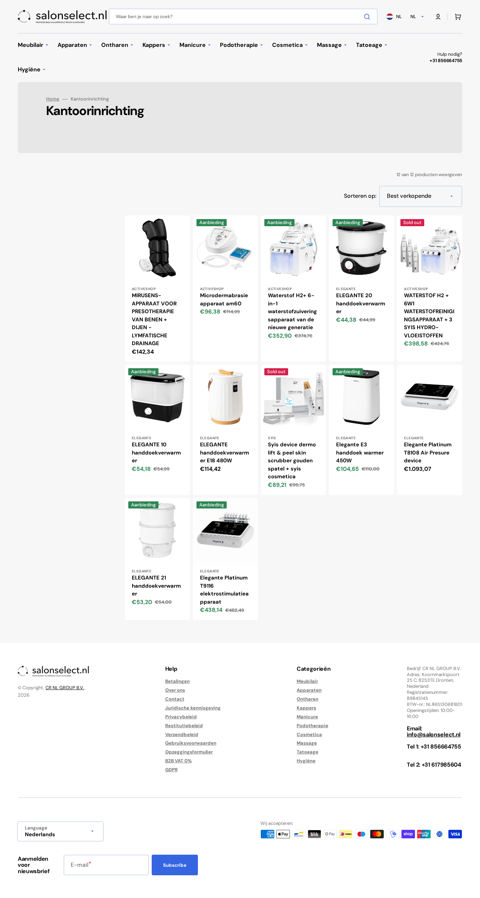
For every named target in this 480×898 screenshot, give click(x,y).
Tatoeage (307, 752)
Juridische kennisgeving (193, 708)
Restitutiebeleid (184, 726)
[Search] (368, 17)
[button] (438, 17)
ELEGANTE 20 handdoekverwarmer (360, 303)
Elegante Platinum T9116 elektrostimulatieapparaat (224, 589)
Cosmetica (309, 734)
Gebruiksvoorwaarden (190, 743)
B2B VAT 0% (178, 761)
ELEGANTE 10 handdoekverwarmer (156, 452)
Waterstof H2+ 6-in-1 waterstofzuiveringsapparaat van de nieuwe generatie (292, 311)
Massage (307, 743)
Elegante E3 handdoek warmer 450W (360, 452)
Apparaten (309, 690)
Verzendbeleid (181, 734)
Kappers (306, 708)
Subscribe (175, 865)
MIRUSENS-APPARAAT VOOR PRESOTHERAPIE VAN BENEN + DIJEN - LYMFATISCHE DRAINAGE (154, 319)
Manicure (307, 717)
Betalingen (177, 681)
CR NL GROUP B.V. (64, 688)
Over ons (175, 690)
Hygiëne (306, 761)
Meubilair (307, 681)
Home (52, 99)
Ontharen (307, 699)
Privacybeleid (181, 717)
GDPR (171, 770)
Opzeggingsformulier (189, 752)
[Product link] (157, 289)
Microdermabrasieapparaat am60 (224, 299)
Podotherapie (312, 726)
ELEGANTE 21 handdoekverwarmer (156, 585)
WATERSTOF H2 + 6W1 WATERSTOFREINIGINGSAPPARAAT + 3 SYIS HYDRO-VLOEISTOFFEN (429, 315)
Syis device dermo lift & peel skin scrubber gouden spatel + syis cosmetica (292, 460)
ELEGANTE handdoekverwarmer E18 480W (224, 452)
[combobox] (243, 17)
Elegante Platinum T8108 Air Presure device (428, 452)
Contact (174, 699)
